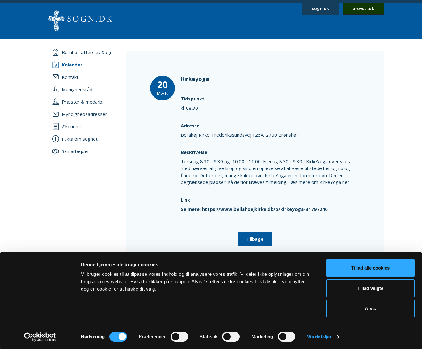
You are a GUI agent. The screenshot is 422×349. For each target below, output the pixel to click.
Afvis (370, 308)
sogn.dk (320, 8)
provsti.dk (363, 8)
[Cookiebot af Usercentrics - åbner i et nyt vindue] (40, 337)
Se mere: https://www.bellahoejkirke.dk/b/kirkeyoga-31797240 (254, 209)
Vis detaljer (319, 336)
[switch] (179, 337)
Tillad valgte (370, 288)
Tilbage (255, 239)
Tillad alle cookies (370, 267)
